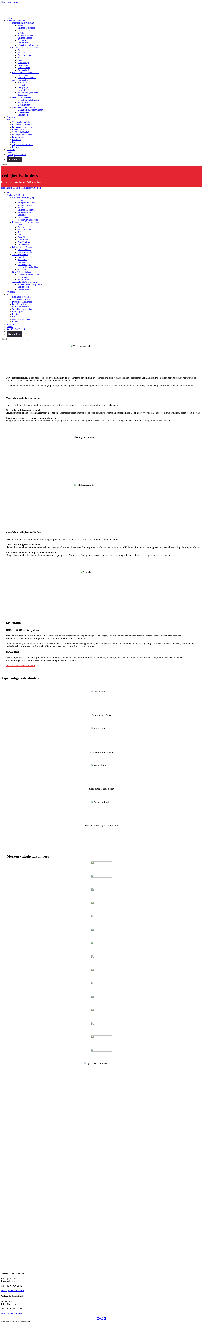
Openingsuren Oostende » (12, 1290)
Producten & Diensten (16, 182)
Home (3, 182)
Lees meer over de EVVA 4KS (20, 665)
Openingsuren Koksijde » (12, 1313)
